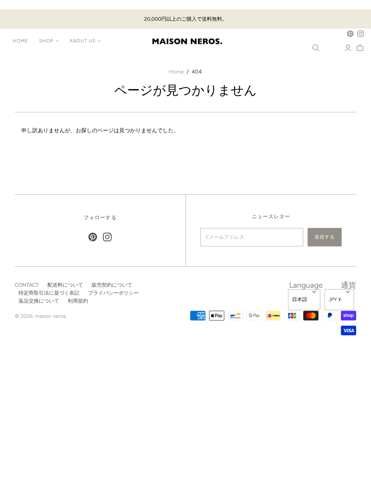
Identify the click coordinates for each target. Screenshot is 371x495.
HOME (20, 40)
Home (176, 71)
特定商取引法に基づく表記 (48, 293)
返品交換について (38, 301)
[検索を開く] (316, 47)
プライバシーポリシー (113, 293)
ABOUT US (82, 40)
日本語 (299, 299)
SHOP (46, 40)
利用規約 (78, 301)
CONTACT (27, 285)
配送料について (65, 285)
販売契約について (112, 285)
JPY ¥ (335, 299)
